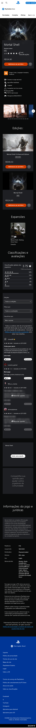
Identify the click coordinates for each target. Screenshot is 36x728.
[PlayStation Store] (9, 8)
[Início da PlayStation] (18, 3)
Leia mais (7, 355)
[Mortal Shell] (15, 111)
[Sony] (31, 727)
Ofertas (23, 15)
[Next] (33, 111)
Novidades (5, 15)
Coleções (15, 15)
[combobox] (18, 301)
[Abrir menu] (2, 3)
